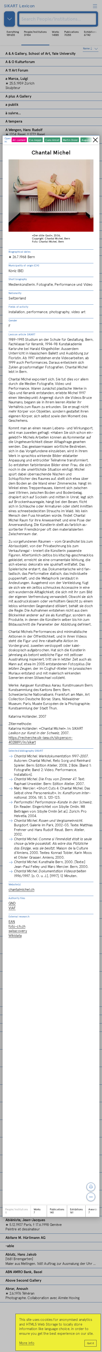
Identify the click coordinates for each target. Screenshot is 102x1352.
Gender (13, 320)
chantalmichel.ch (21, 889)
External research (19, 916)
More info (26, 1343)
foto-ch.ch (17, 926)
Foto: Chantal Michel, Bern (48, 241)
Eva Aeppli (35, 140)
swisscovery (18, 931)
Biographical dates (20, 252)
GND (12, 903)
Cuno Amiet (52, 140)
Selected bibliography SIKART (26, 751)
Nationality (15, 293)
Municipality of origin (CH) (24, 265)
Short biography (18, 279)
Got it (90, 1343)
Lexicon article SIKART (22, 334)
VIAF (12, 908)
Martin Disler (70, 140)
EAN (12, 922)
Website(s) (15, 884)
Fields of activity (18, 307)
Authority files (17, 898)
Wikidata (15, 936)
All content (19, 140)
